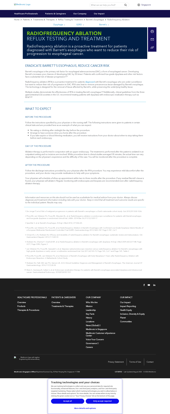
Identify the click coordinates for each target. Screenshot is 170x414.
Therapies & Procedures (28, 310)
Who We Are (92, 302)
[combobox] (105, 5)
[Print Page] (152, 31)
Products (21, 306)
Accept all (67, 401)
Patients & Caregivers (55, 13)
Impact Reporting (128, 306)
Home (17, 19)
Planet (123, 317)
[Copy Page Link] (152, 47)
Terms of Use (135, 362)
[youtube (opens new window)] (148, 285)
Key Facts (90, 314)
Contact (150, 362)
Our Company (79, 13)
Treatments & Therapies (44, 19)
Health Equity (126, 310)
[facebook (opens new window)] (143, 285)
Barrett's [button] (103, 24)
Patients (26, 19)
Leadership (91, 310)
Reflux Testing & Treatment (70, 19)
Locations (90, 321)
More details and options (85, 408)
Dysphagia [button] (58, 24)
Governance (91, 343)
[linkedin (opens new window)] (153, 285)
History (89, 317)
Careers (89, 347)
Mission (89, 306)
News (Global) (92, 325)
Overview (21, 302)
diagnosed (90, 82)
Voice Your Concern (95, 339)
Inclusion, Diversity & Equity (132, 314)
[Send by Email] (152, 39)
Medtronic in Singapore (96, 329)
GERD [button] (79, 24)
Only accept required (102, 401)
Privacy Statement (116, 362)
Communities (126, 321)
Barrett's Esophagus (95, 19)
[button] (125, 5)
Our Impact (99, 13)
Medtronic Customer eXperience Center (100, 334)
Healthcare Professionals (26, 13)
